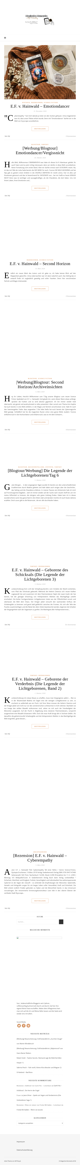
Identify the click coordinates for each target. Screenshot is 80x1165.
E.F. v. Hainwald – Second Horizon (40, 263)
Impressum (21, 1142)
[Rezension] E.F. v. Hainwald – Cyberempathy (40, 858)
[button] (19, 1025)
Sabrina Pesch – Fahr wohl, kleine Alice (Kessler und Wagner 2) (39, 1067)
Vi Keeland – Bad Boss (24, 1072)
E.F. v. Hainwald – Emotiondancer (40, 106)
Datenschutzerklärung (24, 1150)
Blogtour (35, 144)
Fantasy (45, 144)
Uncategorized (40, 852)
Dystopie (26, 102)
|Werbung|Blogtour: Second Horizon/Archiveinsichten (40, 384)
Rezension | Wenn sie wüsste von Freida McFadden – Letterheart (39, 1105)
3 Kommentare (71, 196)
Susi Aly (7, 136)
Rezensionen (37, 102)
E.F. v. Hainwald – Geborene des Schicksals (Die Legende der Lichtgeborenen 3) (40, 575)
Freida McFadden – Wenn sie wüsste (30, 1110)
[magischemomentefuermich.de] (40, 19)
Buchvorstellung (36, 467)
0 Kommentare (71, 136)
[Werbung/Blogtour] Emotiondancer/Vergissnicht (40, 150)
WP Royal (18, 1161)
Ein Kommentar (70, 625)
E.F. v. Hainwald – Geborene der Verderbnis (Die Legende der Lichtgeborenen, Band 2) (40, 684)
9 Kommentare (71, 515)
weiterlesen (40, 129)
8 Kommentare (71, 430)
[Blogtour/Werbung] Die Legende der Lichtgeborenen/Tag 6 (40, 473)
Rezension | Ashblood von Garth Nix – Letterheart (34, 1086)
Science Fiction (51, 102)
